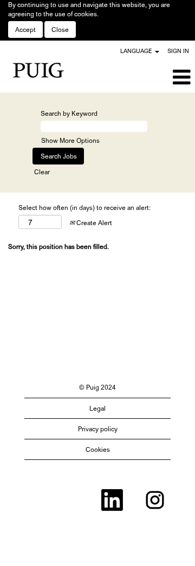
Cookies (98, 449)
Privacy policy (98, 429)
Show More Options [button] (70, 140)
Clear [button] (42, 172)
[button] (162, 77)
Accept (25, 29)
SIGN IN (178, 51)
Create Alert (93, 223)
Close (60, 29)
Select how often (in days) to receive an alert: (84, 207)
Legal (97, 408)
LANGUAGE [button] (137, 51)
